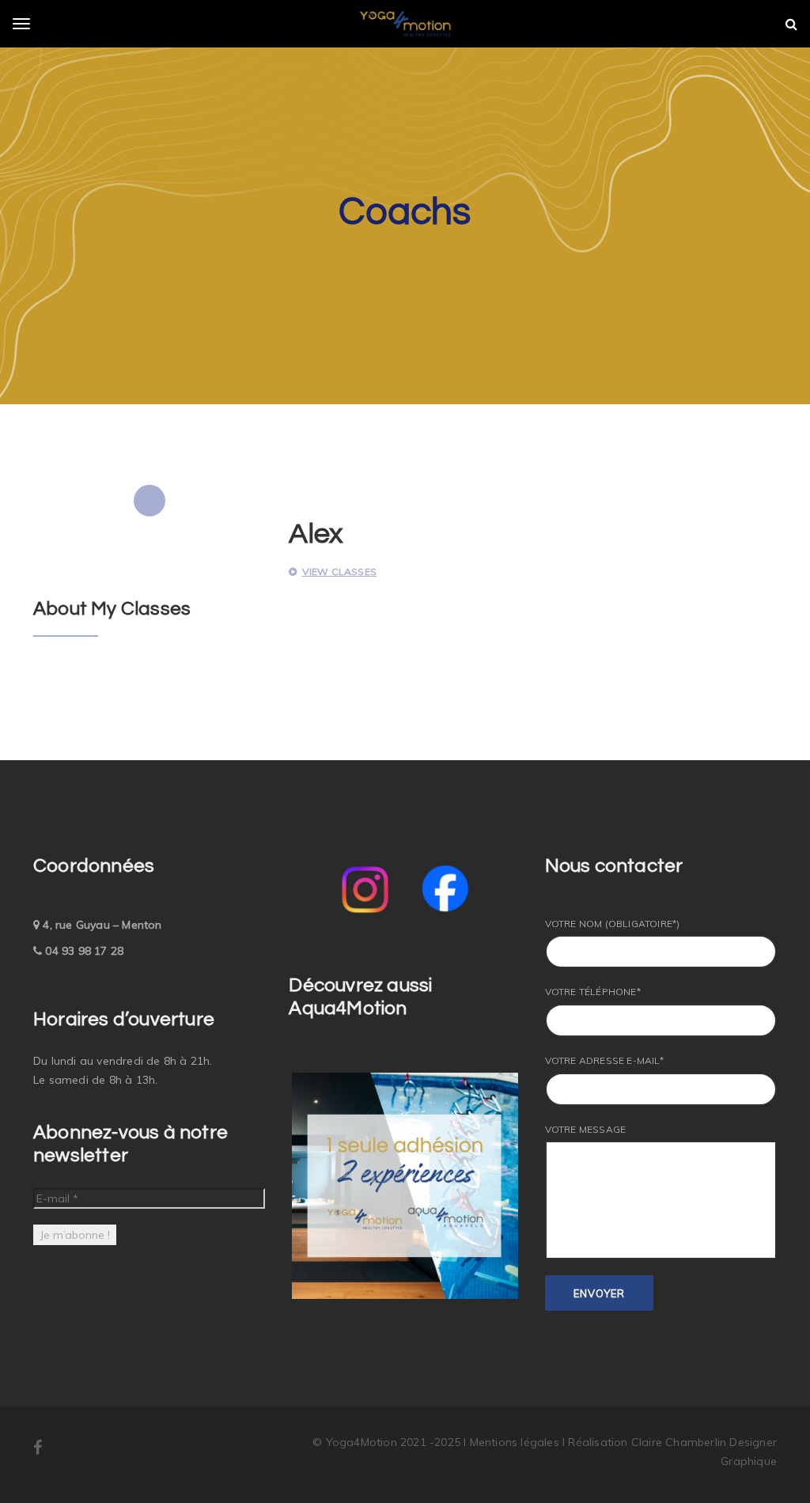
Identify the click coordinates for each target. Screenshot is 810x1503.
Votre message (585, 1129)
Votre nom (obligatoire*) (612, 923)
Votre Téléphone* (593, 992)
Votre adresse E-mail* (604, 1060)
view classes (339, 571)
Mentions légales (516, 1442)
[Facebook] (37, 1449)
